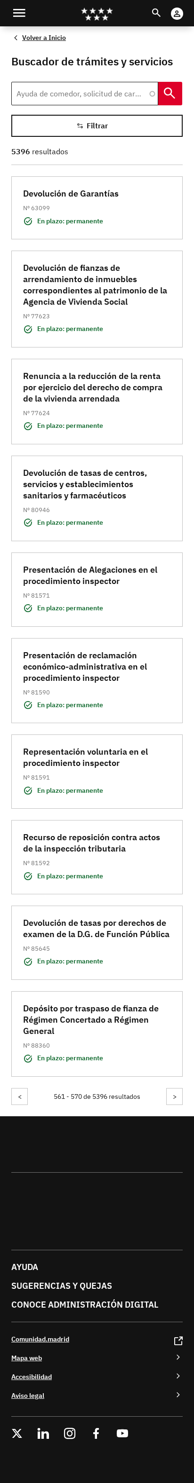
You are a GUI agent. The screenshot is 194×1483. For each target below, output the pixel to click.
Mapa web (26, 1357)
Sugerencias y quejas (61, 1285)
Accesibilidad (31, 1376)
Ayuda (24, 1267)
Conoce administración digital (84, 1304)
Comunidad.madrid (40, 1338)
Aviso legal (27, 1395)
